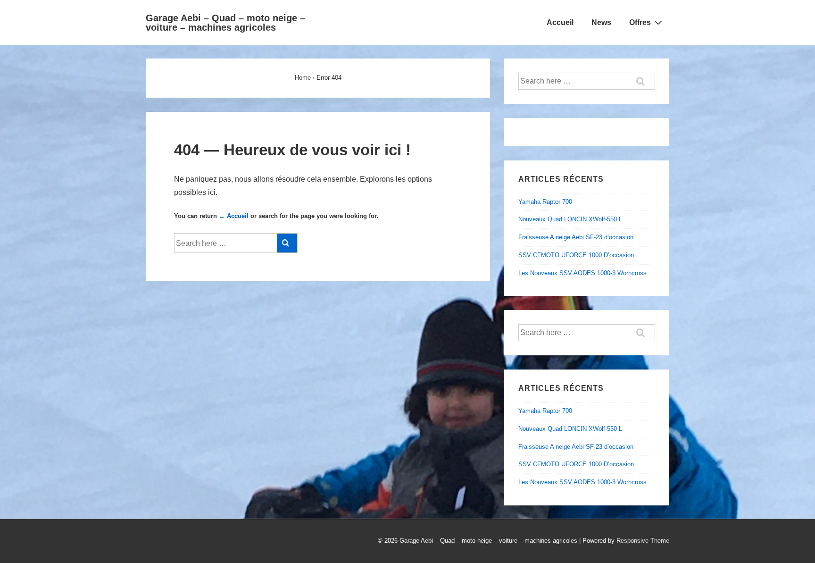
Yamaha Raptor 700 (545, 201)
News (601, 22)
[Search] (287, 243)
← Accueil (234, 215)
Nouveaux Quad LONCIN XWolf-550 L (570, 219)
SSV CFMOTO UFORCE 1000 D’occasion (576, 255)
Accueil (560, 22)
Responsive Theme (642, 540)
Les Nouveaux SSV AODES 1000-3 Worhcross (582, 273)
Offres (640, 22)
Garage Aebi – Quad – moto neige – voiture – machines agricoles (225, 23)
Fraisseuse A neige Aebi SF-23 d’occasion (575, 237)
